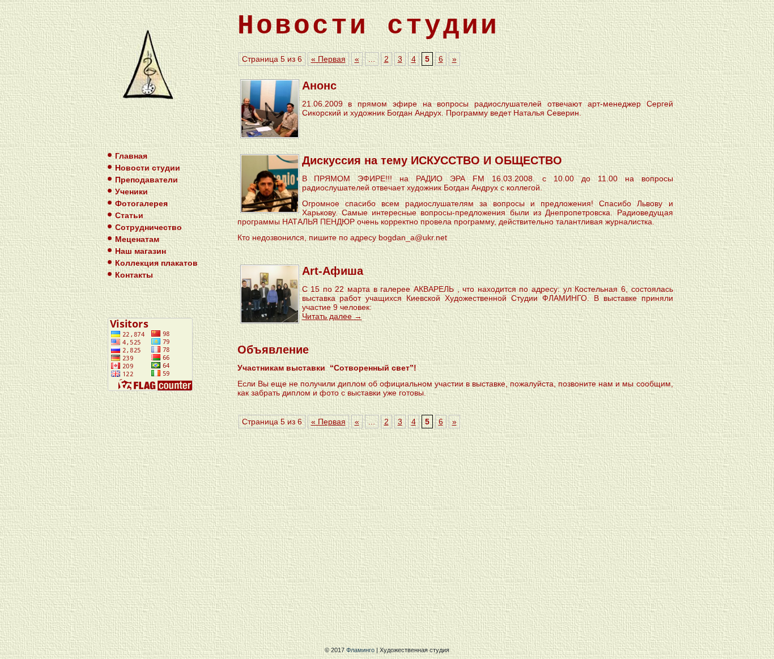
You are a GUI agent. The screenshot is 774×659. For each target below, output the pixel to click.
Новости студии (147, 167)
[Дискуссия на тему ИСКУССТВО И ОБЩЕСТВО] (269, 209)
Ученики (131, 191)
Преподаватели (146, 179)
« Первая (328, 58)
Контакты (134, 274)
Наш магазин (140, 251)
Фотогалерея (141, 203)
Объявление (273, 349)
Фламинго (360, 650)
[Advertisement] (458, 539)
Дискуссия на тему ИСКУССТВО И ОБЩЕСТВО (432, 160)
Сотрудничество (148, 227)
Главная (131, 155)
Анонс (319, 85)
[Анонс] (269, 134)
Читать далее (332, 316)
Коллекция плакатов (156, 262)
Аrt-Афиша (332, 271)
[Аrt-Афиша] (269, 320)
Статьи (129, 215)
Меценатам (137, 239)
